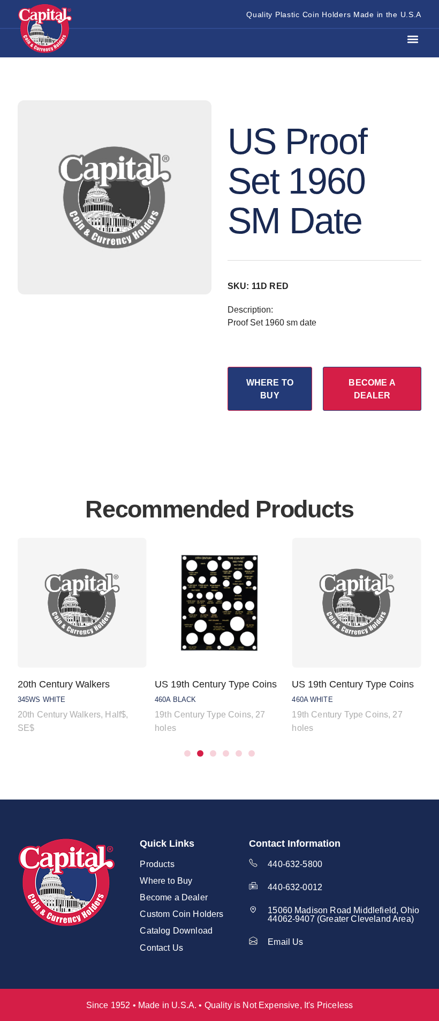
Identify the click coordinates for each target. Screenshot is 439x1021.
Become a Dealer (173, 897)
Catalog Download (176, 930)
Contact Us (161, 947)
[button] (412, 39)
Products (157, 864)
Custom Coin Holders (181, 913)
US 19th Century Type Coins (216, 684)
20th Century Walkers (64, 684)
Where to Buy (166, 880)
